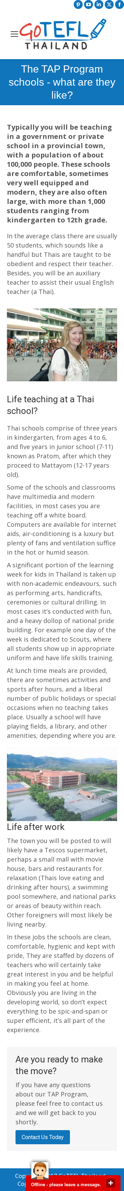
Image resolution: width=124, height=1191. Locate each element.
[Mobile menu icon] (14, 34)
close (110, 1183)
